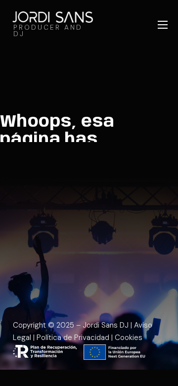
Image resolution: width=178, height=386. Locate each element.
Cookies (128, 337)
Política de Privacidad (73, 337)
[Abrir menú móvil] (163, 25)
